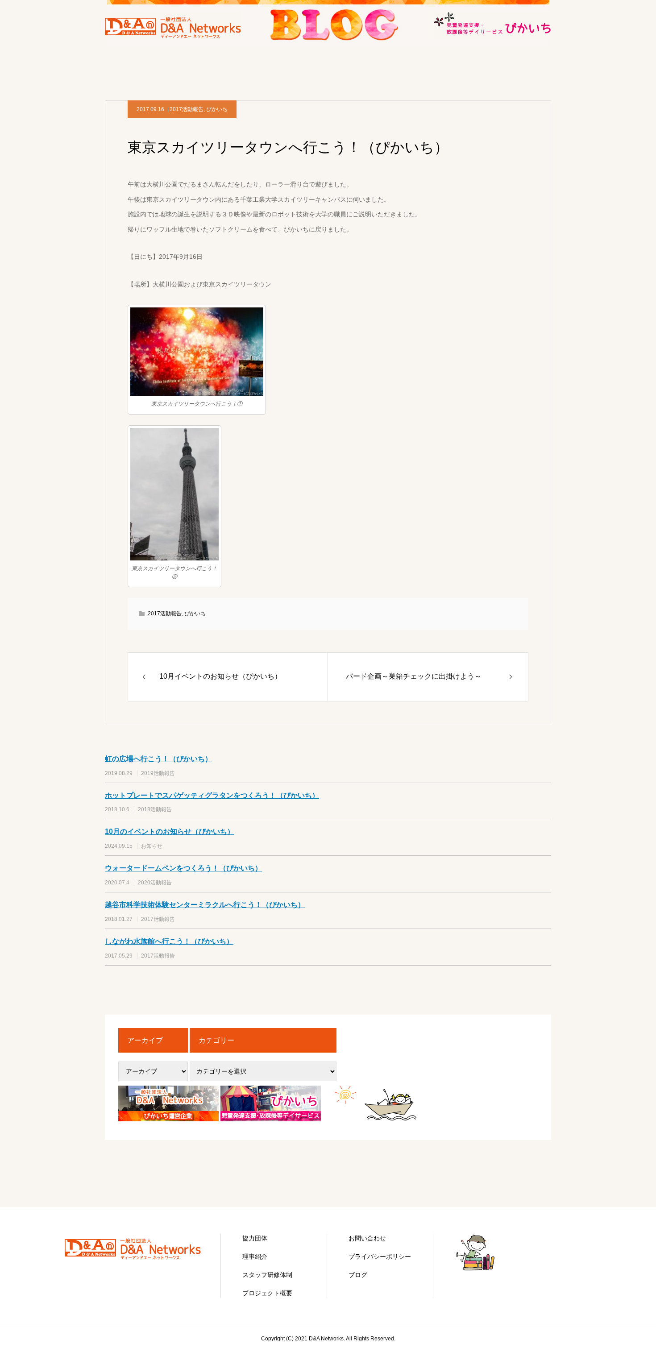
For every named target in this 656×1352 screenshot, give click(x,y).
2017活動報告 (186, 109)
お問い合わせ (367, 1238)
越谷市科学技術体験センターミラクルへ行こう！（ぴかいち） (205, 904)
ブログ (358, 1274)
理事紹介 (254, 1256)
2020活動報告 (155, 882)
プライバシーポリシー (380, 1256)
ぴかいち (217, 109)
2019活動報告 (158, 773)
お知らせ (151, 846)
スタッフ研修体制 (267, 1274)
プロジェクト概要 (267, 1293)
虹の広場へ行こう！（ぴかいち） (158, 759)
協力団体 (254, 1238)
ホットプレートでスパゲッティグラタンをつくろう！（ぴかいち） (212, 795)
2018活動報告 (155, 809)
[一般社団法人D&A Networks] (136, 1258)
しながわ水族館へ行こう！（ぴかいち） (169, 941)
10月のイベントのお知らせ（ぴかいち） (169, 831)
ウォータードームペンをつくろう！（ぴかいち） (183, 868)
